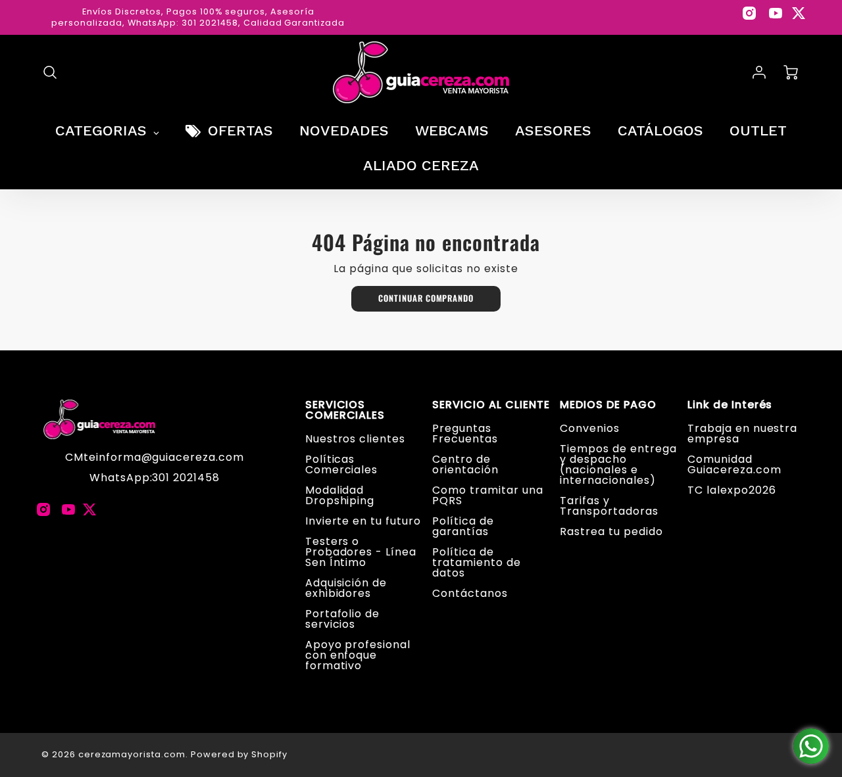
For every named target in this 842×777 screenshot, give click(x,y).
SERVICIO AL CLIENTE (490, 405)
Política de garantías (463, 526)
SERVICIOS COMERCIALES (345, 410)
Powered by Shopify (239, 754)
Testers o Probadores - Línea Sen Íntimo (360, 552)
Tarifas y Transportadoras (609, 506)
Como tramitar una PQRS (487, 495)
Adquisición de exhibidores (346, 588)
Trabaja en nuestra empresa (742, 433)
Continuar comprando (426, 298)
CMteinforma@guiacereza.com (154, 457)
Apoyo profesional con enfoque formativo (357, 655)
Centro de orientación (465, 464)
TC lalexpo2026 (731, 490)
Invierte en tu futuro (363, 521)
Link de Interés (729, 405)
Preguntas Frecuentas (465, 433)
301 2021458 (186, 477)
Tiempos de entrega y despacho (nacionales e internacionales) (618, 464)
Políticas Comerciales (341, 464)
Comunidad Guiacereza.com (734, 464)
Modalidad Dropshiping (340, 495)
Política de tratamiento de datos (476, 562)
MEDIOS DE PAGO (608, 405)
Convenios (590, 428)
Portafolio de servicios (342, 619)
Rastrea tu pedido (611, 531)
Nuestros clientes (355, 438)
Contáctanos (470, 593)
